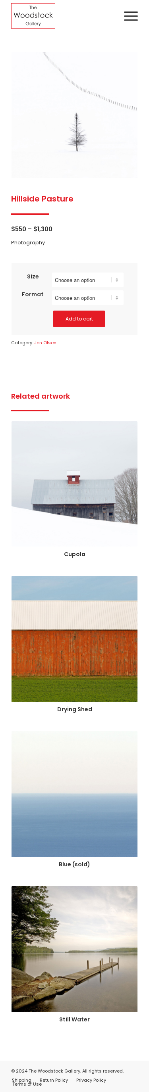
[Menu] (127, 16)
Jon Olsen (45, 343)
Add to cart (79, 318)
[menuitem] (127, 16)
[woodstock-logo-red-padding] (61, 16)
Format (33, 294)
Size (33, 276)
